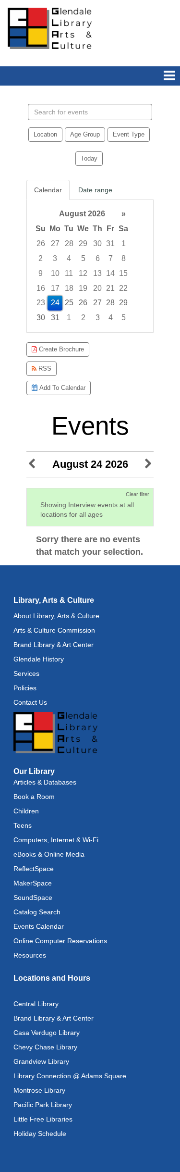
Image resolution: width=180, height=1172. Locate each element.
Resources (29, 955)
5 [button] (83, 258)
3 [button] (55, 258)
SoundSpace (32, 897)
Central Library (36, 1004)
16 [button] (40, 288)
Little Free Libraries (42, 1119)
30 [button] (97, 243)
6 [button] (98, 258)
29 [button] (83, 243)
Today (89, 158)
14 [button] (110, 273)
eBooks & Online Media (48, 854)
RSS (43, 368)
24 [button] (55, 303)
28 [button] (69, 243)
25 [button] (69, 303)
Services (26, 673)
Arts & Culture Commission (54, 630)
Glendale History (38, 659)
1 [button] (123, 243)
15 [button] (123, 273)
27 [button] (55, 243)
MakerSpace (32, 883)
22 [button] (123, 288)
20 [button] (97, 288)
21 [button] (110, 288)
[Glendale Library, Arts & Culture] (50, 28)
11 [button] (69, 273)
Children (26, 811)
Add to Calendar (61, 387)
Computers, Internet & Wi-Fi (55, 840)
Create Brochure (60, 349)
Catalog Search (36, 912)
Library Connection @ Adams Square (69, 1076)
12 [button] (83, 273)
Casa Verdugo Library (46, 1032)
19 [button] (83, 288)
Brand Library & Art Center (53, 644)
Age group (85, 134)
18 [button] (69, 288)
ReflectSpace (33, 869)
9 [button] (40, 273)
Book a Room (34, 796)
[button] (169, 76)
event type (128, 134)
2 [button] (40, 258)
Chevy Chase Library (45, 1047)
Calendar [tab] (48, 190)
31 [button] (110, 243)
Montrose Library (39, 1090)
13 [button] (97, 273)
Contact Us (30, 702)
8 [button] (123, 258)
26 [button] (40, 243)
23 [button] (40, 303)
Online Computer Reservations (60, 941)
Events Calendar (38, 926)
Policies (24, 688)
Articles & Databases (44, 782)
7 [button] (110, 258)
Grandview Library (41, 1061)
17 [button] (55, 288)
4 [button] (69, 258)
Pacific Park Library (42, 1105)
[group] (90, 266)
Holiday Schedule (39, 1133)
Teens (22, 825)
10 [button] (55, 273)
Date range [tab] (95, 190)
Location (45, 134)
